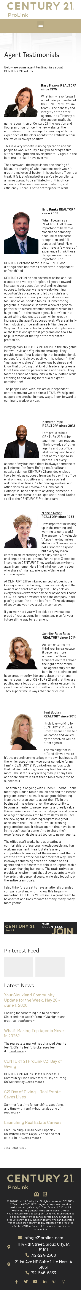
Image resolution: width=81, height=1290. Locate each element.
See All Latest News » (15, 1147)
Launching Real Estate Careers (33, 1122)
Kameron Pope (52, 422)
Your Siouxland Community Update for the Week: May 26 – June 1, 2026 (32, 1000)
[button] (40, 24)
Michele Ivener (51, 513)
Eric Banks (50, 209)
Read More (25, 1020)
